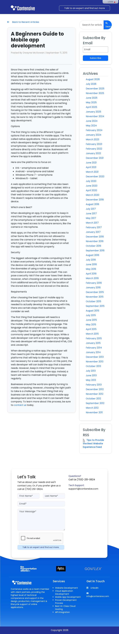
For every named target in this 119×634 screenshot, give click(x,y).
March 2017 (92, 222)
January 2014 (93, 352)
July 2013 (91, 370)
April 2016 (91, 273)
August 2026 (93, 79)
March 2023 (92, 139)
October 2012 (93, 398)
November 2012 (94, 394)
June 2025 (91, 97)
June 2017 (91, 213)
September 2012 (95, 403)
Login (110, 2)
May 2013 (91, 380)
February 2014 (94, 347)
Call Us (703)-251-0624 (81, 479)
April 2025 (91, 107)
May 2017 (91, 218)
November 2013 (94, 361)
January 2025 (93, 111)
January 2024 (93, 134)
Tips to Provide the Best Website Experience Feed (93, 443)
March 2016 (92, 278)
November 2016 (94, 241)
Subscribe (95, 58)
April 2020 (91, 190)
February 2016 (94, 283)
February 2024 (94, 130)
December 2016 (95, 236)
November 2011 (94, 412)
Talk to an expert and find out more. (40, 547)
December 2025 (95, 88)
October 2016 (93, 246)
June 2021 (91, 162)
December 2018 (95, 199)
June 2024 (92, 121)
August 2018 (92, 204)
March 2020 (92, 195)
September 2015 (95, 306)
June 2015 (91, 320)
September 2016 (95, 250)
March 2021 (92, 172)
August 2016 (92, 255)
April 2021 (91, 167)
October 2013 (93, 366)
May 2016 (91, 269)
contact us (20, 405)
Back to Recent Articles (25, 22)
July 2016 (91, 259)
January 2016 (93, 287)
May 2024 (91, 125)
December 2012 (95, 389)
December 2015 (95, 292)
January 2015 (93, 343)
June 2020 (91, 185)
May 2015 (91, 324)
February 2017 (94, 227)
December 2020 (95, 176)
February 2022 (94, 148)
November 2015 (94, 296)
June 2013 (91, 375)
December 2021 (95, 158)
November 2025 (95, 93)
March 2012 (92, 407)
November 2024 (95, 116)
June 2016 (91, 264)
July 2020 (91, 181)
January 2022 (93, 153)
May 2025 (91, 102)
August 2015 (92, 310)
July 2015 (91, 315)
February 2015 (94, 338)
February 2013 (94, 384)
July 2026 (91, 84)
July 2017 (91, 209)
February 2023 (94, 144)
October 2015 (93, 301)
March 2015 (92, 333)
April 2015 (91, 329)
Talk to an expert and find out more (84, 8)
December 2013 (95, 357)
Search (109, 26)
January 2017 (93, 232)
